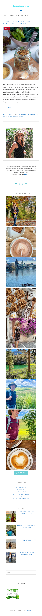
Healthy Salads (7, 114)
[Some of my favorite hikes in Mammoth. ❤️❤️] (21, 364)
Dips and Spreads (21, 488)
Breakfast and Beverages (21, 486)
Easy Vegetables (21, 489)
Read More (8, 107)
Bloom (29, 610)
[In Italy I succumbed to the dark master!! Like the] (21, 455)
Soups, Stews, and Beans (21, 498)
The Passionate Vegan (21, 6)
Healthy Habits (21, 491)
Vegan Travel (21, 500)
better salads (23, 114)
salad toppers (7, 116)
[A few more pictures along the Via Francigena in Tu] (21, 394)
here (25, 174)
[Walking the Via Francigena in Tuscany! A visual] (21, 425)
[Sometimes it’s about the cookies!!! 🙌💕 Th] (21, 303)
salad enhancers (33, 114)
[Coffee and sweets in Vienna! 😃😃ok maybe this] (21, 242)
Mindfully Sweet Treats (21, 494)
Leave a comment (18, 116)
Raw (21, 496)
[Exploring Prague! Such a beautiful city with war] (21, 272)
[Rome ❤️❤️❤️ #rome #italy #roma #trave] (21, 333)
